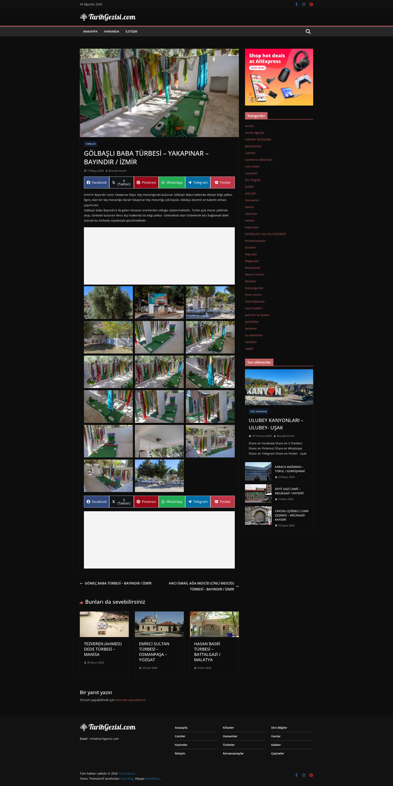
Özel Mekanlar (255, 301)
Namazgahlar (254, 288)
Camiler (250, 153)
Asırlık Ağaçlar (254, 133)
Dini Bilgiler (253, 180)
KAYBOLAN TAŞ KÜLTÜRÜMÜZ (265, 234)
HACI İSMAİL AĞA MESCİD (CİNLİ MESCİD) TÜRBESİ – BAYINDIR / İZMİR (201, 586)
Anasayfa (90, 31)
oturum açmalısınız (130, 700)
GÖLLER (250, 193)
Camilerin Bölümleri (258, 160)
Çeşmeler (251, 173)
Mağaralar (252, 261)
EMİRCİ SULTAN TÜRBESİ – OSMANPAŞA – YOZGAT (154, 651)
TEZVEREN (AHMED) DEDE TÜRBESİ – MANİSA (103, 649)
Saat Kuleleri (253, 308)
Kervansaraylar (255, 241)
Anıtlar (249, 126)
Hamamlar (252, 200)
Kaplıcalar (252, 227)
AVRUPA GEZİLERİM (258, 139)
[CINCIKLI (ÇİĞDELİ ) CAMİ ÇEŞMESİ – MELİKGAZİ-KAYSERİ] (258, 518)
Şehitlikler (252, 322)
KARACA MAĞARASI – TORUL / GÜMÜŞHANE (290, 469)
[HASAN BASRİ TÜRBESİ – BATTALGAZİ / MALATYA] (214, 614)
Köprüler (251, 254)
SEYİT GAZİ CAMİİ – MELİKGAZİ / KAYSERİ (289, 491)
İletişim (131, 31)
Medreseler (253, 268)
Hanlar (249, 207)
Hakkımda (111, 31)
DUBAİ (249, 187)
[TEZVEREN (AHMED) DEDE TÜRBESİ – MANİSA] (104, 614)
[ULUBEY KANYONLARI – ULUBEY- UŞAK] (279, 387)
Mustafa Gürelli (117, 170)
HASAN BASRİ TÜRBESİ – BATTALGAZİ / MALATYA (207, 651)
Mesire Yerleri (254, 274)
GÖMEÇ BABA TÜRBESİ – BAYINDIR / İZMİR (118, 583)
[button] (108, 302)
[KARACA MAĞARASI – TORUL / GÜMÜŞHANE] (258, 472)
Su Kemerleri (254, 335)
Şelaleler (251, 328)
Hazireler (251, 214)
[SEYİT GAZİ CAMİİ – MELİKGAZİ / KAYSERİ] (258, 494)
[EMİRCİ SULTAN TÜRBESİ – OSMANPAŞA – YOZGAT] (159, 614)
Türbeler (90, 143)
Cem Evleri (252, 166)
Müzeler (250, 281)
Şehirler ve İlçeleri (257, 315)
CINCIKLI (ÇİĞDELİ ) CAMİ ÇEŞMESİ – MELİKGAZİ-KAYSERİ (291, 515)
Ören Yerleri (253, 295)
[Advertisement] (159, 256)
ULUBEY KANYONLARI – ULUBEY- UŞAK (276, 424)
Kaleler (250, 220)
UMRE (249, 349)
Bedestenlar (253, 146)
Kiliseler (250, 247)
